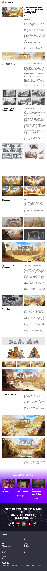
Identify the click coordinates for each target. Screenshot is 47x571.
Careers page (27, 464)
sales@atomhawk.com (28, 559)
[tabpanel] (23, 57)
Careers (26, 544)
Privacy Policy (22, 565)
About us (26, 542)
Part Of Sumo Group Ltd (14, 565)
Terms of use (27, 565)
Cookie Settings (38, 565)
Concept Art (34, 15)
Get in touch (37, 2)
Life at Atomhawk (27, 15)
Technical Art (4, 542)
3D (40, 124)
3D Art (3, 544)
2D (39, 269)
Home (25, 539)
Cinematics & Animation (6, 546)
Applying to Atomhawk (21, 495)
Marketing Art (4, 547)
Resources (26, 463)
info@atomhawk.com (28, 552)
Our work (26, 543)
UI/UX (3, 545)
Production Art (4, 540)
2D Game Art (4, 543)
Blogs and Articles (35, 498)
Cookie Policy (33, 565)
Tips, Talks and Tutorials (6, 494)
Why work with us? (28, 540)
